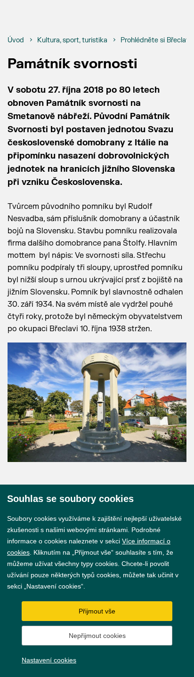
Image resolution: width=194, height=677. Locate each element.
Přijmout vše (97, 611)
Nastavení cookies (49, 660)
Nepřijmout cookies (97, 635)
